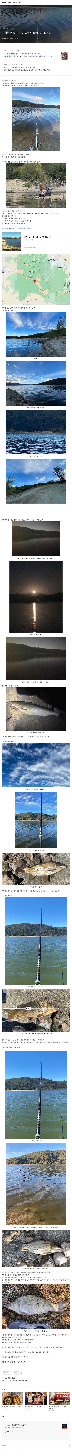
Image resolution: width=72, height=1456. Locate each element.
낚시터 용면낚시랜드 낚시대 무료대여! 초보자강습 (22, 53)
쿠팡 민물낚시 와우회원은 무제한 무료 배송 (19, 67)
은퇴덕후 (4, 1452)
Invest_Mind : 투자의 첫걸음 (11, 2)
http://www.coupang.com (12, 64)
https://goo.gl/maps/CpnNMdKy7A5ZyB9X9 (16, 228)
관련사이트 (5, 1446)
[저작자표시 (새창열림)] (21, 1373)
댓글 (3, 1416)
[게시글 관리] (10, 1373)
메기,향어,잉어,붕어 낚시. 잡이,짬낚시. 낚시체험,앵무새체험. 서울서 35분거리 (28, 56)
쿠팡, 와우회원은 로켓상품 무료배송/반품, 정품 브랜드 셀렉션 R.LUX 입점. (27, 70)
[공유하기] (7, 1373)
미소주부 (4, 1449)
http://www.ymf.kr (10, 51)
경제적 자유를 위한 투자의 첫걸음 (14, 1427)
